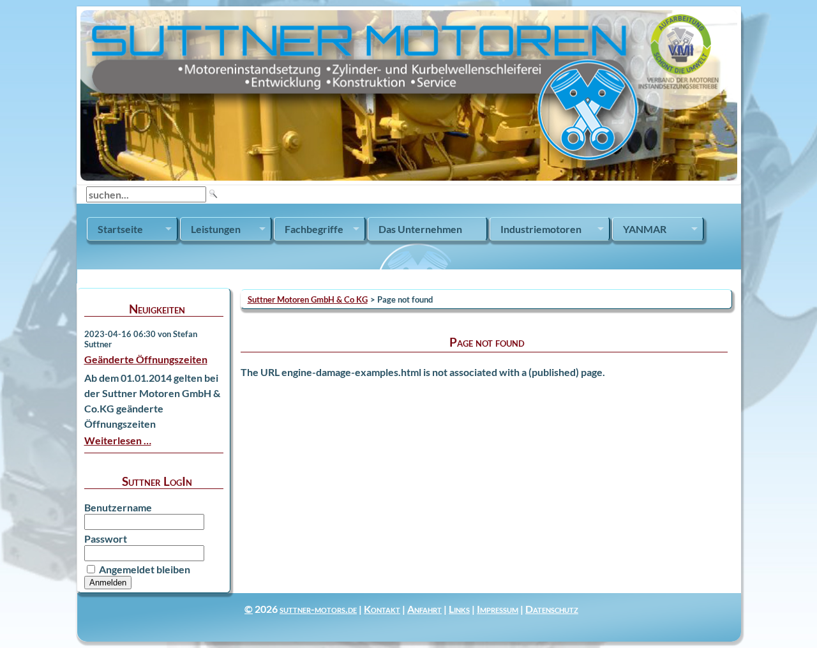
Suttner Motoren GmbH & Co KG (308, 299)
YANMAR (644, 229)
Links (459, 609)
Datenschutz (551, 609)
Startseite (120, 229)
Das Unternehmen (420, 229)
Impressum (497, 609)
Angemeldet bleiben (144, 569)
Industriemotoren (540, 229)
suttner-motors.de (318, 609)
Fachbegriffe (314, 229)
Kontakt (382, 609)
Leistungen (216, 229)
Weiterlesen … (117, 440)
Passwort (105, 538)
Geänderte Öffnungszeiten (145, 359)
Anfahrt (424, 609)
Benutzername (118, 507)
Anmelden (107, 582)
